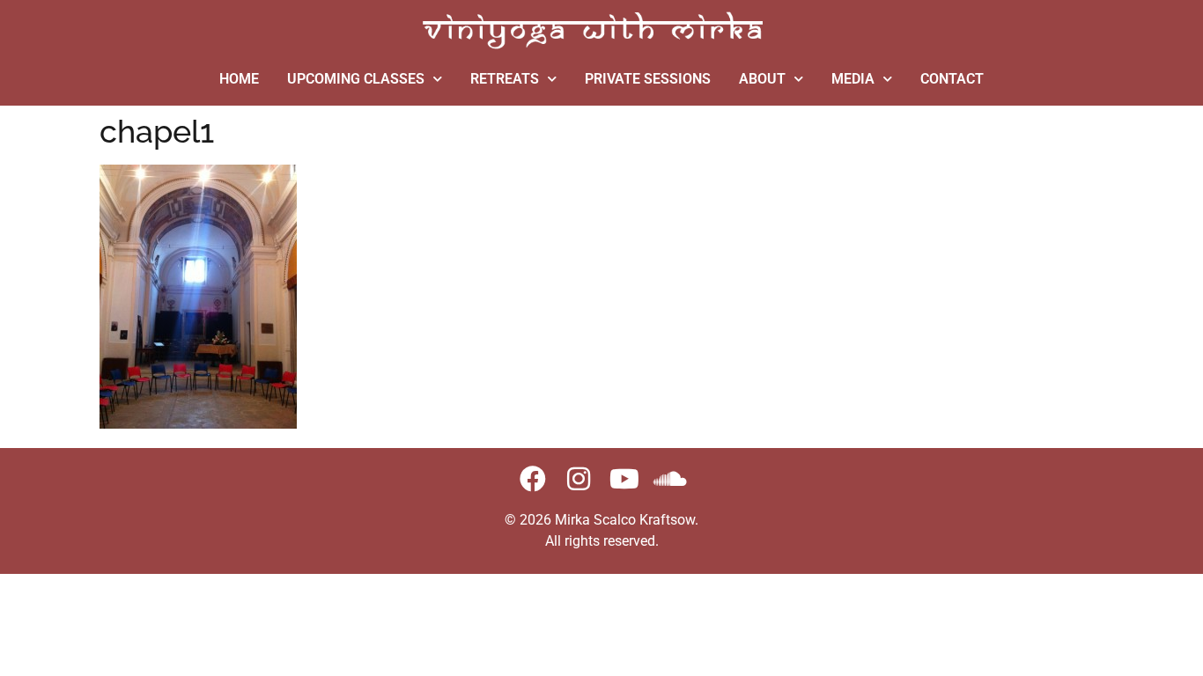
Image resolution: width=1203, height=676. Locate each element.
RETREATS (504, 78)
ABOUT (762, 78)
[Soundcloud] (670, 479)
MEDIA (853, 78)
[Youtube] (624, 479)
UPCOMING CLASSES (355, 78)
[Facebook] (533, 479)
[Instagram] (578, 479)
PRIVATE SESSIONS (648, 78)
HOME (239, 78)
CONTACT (952, 78)
